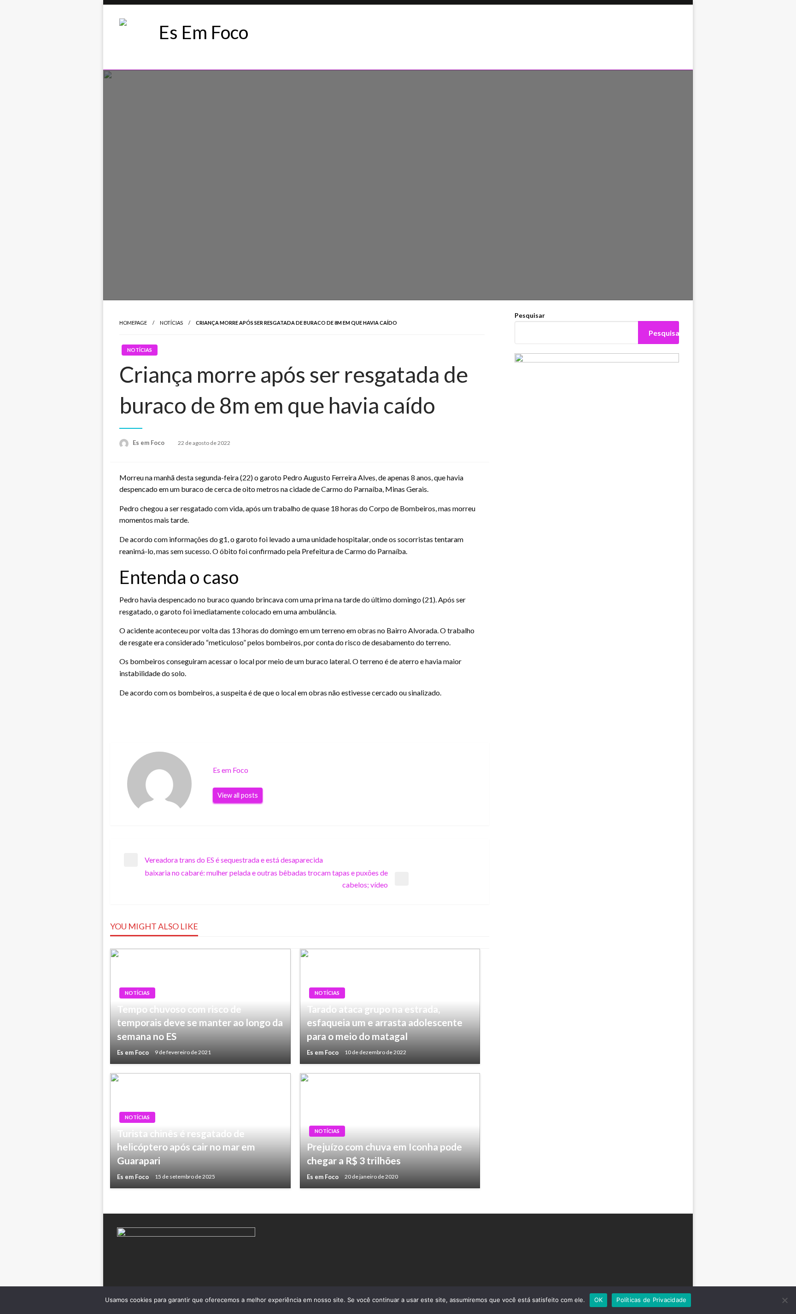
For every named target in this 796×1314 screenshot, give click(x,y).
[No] (784, 1300)
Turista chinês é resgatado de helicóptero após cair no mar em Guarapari (186, 1146)
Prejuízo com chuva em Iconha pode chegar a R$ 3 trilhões (384, 1153)
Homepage (133, 323)
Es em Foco (149, 442)
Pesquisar (530, 315)
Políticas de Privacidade (651, 1299)
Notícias (171, 323)
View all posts (237, 795)
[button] (323, 37)
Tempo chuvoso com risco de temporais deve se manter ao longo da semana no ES (200, 1022)
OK (598, 1299)
